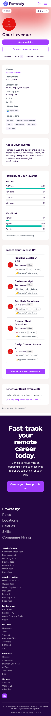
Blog (4, 674)
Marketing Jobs (9, 558)
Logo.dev (35, 709)
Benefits (40, 56)
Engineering (19, 124)
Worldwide (12, 111)
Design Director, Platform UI (28, 346)
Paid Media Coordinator (27, 301)
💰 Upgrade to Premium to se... (26, 273)
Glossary (6, 657)
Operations (11, 128)
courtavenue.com (13, 72)
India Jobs (6, 590)
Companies (7, 628)
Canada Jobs (8, 584)
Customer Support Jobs (12, 551)
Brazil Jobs (7, 601)
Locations (10, 520)
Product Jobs (8, 562)
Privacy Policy (28, 712)
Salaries (29, 56)
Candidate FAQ (9, 638)
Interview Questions (10, 664)
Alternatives (7, 660)
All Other (10, 120)
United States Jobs (10, 580)
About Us (6, 682)
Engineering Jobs (9, 555)
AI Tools (5, 667)
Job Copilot (7, 670)
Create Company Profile (12, 616)
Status (38, 712)
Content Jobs (8, 565)
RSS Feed (6, 645)
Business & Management (26, 120)
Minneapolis (21, 332)
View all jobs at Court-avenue (25, 371)
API (3, 648)
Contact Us (7, 686)
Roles (6, 515)
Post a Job (7, 609)
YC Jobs (6, 635)
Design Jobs (7, 568)
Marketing (31, 124)
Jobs (18, 56)
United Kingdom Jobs (11, 587)
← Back (7, 11)
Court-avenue (20, 265)
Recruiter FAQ (8, 613)
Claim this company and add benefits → (23, 399)
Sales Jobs (7, 572)
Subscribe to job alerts (26, 49)
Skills (6, 532)
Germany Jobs (8, 597)
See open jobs (25, 42)
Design (9, 124)
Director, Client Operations (23, 323)
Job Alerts (6, 641)
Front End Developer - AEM (26, 259)
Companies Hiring (16, 537)
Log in (5, 619)
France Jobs (7, 594)
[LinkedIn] (4, 695)
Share (42, 11)
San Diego (20, 269)
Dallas (19, 289)
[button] (25, 265)
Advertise (6, 689)
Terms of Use (15, 712)
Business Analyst (24, 281)
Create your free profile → (25, 486)
